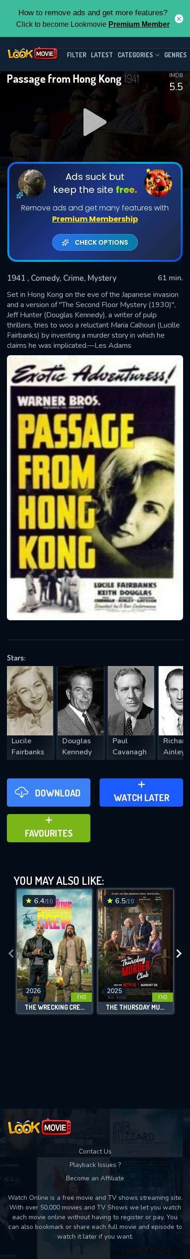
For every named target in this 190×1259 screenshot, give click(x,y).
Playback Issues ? (95, 1164)
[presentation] (11, 953)
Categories (135, 55)
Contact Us (95, 1151)
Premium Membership (95, 219)
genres (175, 55)
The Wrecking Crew (54, 1007)
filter (76, 55)
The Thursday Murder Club (136, 1007)
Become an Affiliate (95, 1178)
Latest (102, 55)
